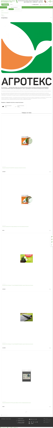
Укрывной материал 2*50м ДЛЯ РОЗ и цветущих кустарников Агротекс (14, 167)
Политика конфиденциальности (48, 419)
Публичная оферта (47, 420)
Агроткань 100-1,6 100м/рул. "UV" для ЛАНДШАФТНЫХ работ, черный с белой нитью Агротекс (17, 285)
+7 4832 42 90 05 (35, 4)
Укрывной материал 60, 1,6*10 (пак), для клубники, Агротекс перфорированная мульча (16, 402)
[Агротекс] (26, 53)
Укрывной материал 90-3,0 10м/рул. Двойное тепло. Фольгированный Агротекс (15, 226)
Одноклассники (34, 419)
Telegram (36, 419)
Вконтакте (32, 419)
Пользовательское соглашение (47, 422)
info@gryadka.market (21, 420)
